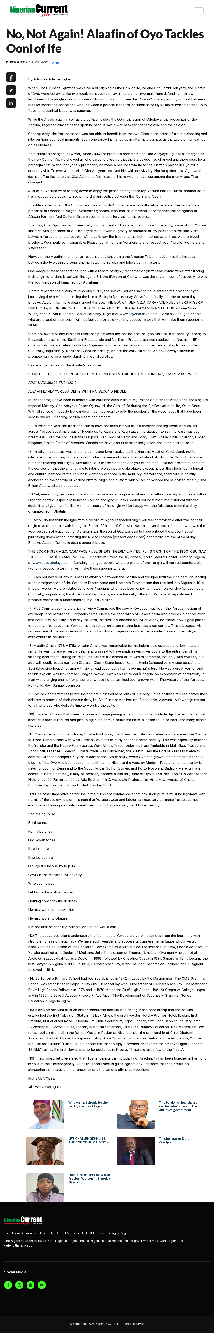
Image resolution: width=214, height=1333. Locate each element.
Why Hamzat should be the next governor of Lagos (88, 1104)
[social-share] (11, 77)
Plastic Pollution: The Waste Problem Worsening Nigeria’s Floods (89, 1178)
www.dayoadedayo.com (138, 314)
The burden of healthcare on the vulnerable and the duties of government (178, 1106)
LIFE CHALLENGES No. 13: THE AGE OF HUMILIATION (88, 1140)
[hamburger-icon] (199, 10)
